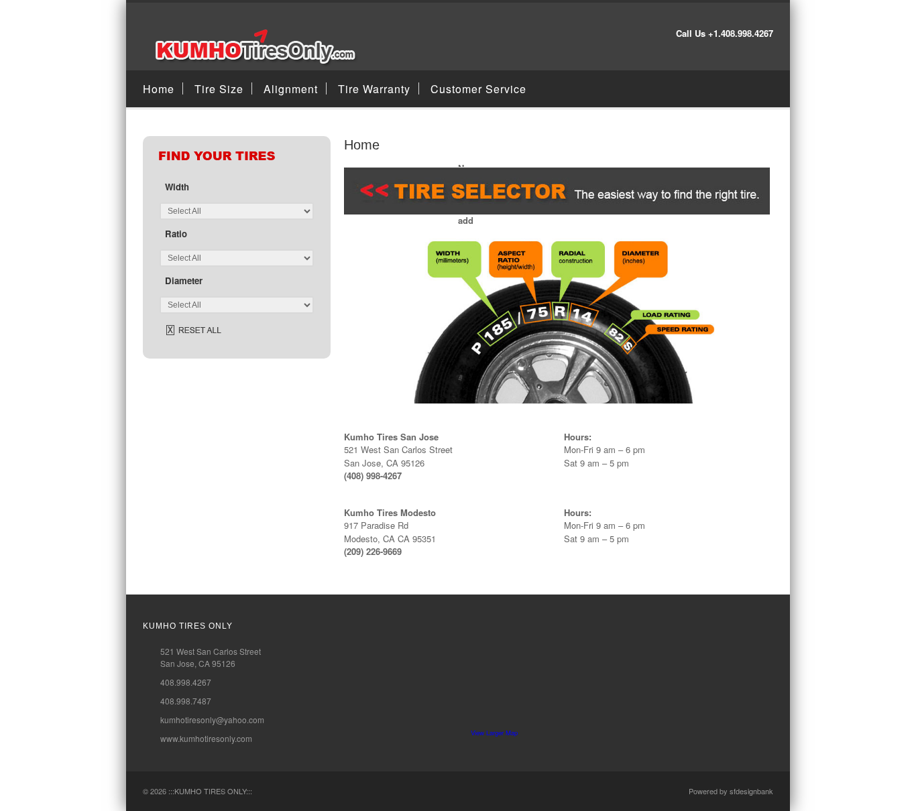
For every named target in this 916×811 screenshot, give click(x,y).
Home (158, 89)
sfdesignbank (751, 791)
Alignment (291, 89)
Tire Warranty (374, 89)
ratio (176, 233)
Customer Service (478, 89)
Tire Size (218, 89)
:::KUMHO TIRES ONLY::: (210, 791)
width (177, 186)
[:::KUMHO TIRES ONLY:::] (251, 63)
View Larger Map (494, 732)
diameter (184, 280)
